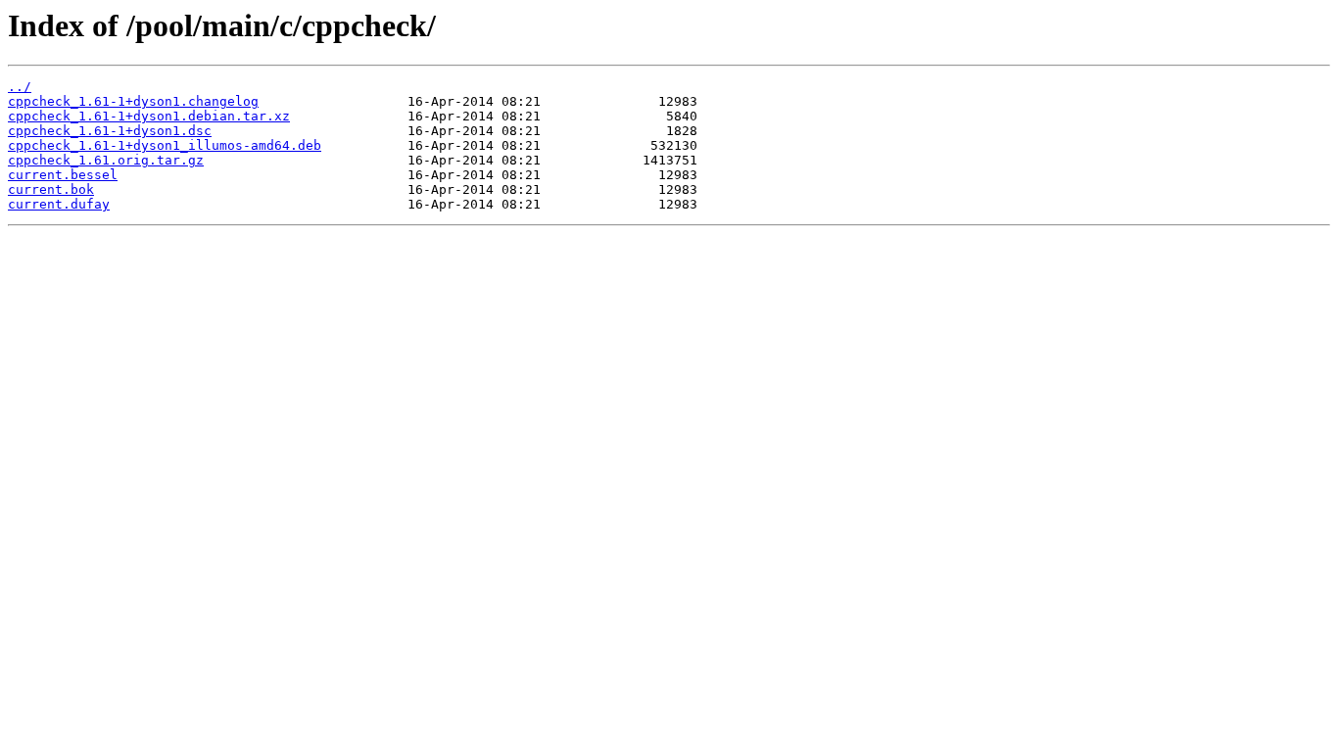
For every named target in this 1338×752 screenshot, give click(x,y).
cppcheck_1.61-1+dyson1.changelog (133, 101)
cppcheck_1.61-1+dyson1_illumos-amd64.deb (164, 145)
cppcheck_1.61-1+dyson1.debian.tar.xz (149, 116)
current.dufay (59, 204)
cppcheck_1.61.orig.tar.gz (106, 160)
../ (19, 86)
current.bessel (63, 174)
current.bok (51, 189)
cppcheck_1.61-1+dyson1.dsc (110, 130)
